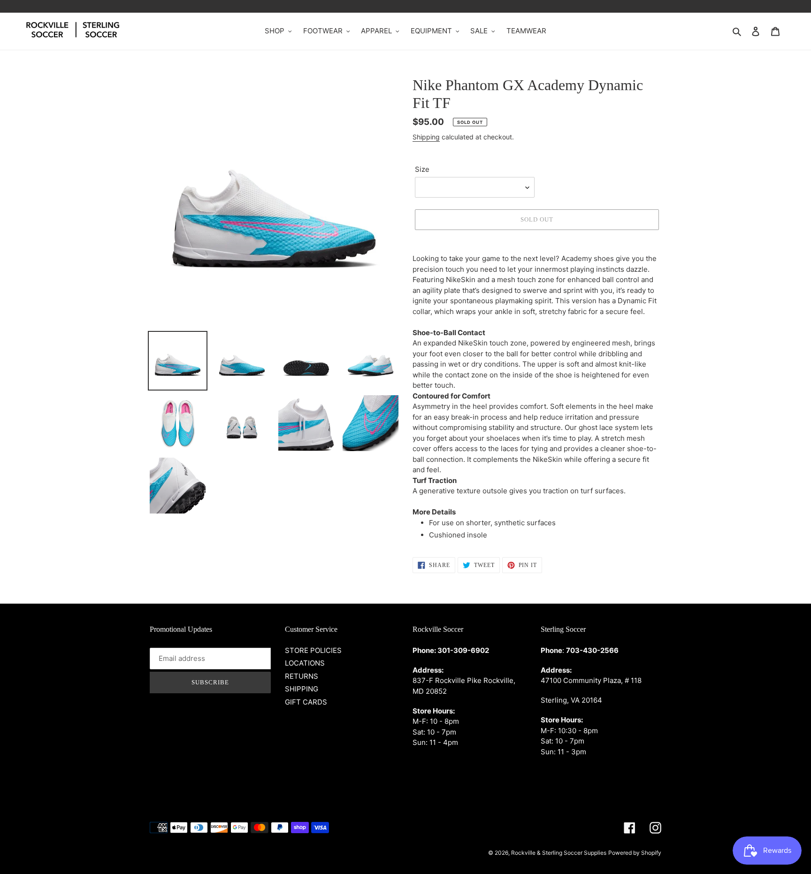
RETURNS (301, 676)
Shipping (426, 137)
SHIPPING (301, 688)
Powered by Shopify (634, 852)
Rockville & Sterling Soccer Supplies (558, 852)
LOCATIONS (305, 663)
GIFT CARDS (306, 702)
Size (422, 169)
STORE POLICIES (313, 650)
